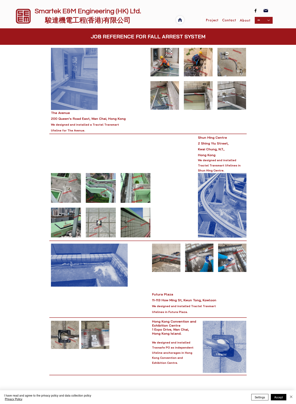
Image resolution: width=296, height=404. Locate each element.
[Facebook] (255, 10)
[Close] (291, 397)
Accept (278, 397)
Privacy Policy (13, 399)
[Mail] (265, 10)
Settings (260, 397)
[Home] (180, 20)
